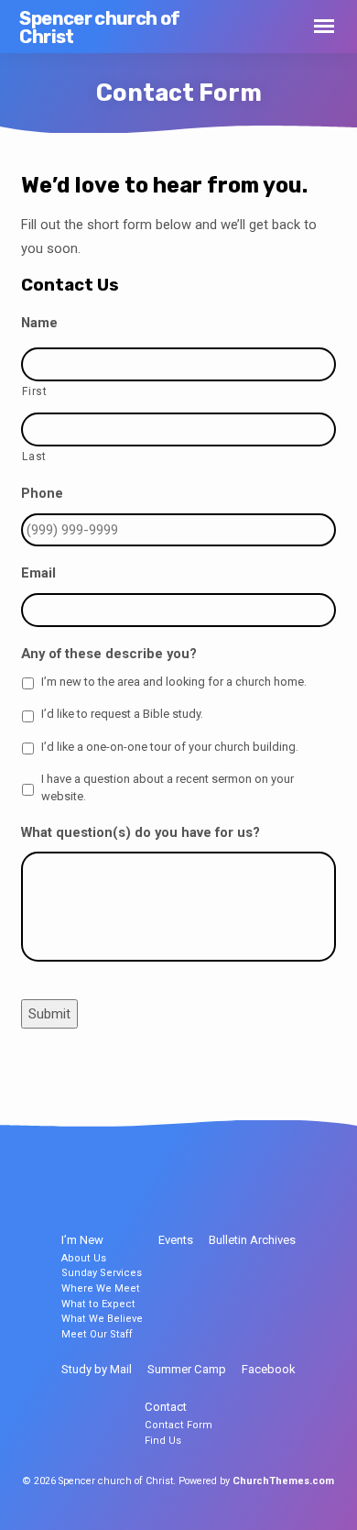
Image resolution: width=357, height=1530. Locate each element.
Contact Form (178, 1425)
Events (175, 1240)
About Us (83, 1258)
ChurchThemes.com (283, 1481)
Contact (166, 1407)
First (34, 391)
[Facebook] (162, 1183)
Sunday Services (101, 1273)
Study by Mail (96, 1369)
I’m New (82, 1240)
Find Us (163, 1441)
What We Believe (102, 1319)
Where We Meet (100, 1288)
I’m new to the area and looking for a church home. (174, 681)
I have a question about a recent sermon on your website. (167, 787)
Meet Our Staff (97, 1334)
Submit (49, 1014)
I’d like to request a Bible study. (122, 714)
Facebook (269, 1369)
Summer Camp (186, 1369)
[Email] (196, 1183)
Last (34, 456)
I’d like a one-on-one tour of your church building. (169, 747)
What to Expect (98, 1304)
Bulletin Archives (252, 1240)
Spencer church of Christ (99, 27)
